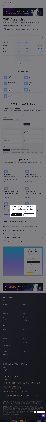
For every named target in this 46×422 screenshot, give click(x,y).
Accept (17, 214)
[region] (23, 211)
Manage (29, 214)
